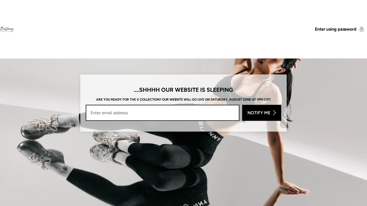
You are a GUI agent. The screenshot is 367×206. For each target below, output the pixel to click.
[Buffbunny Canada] (6, 29)
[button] (341, 29)
